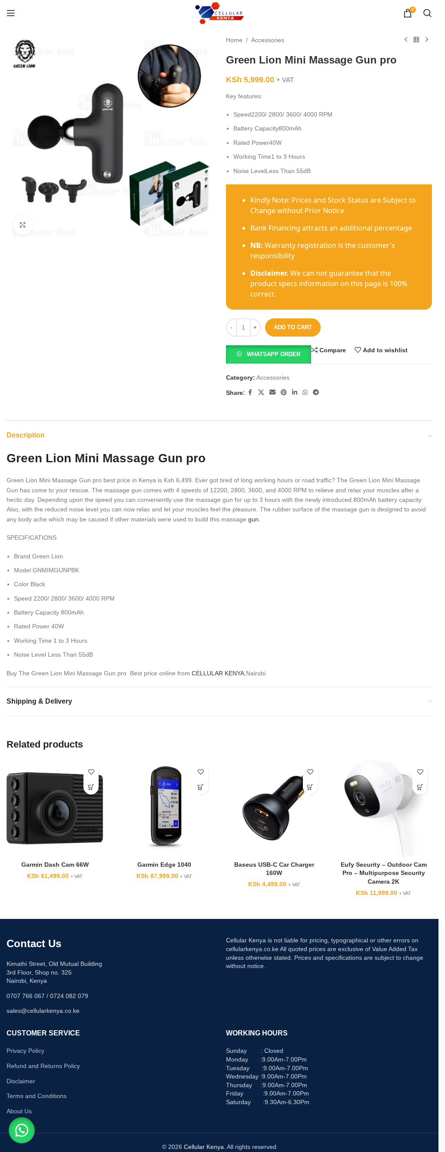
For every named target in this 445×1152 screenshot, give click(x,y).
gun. (254, 519)
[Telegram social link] (316, 392)
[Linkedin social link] (294, 392)
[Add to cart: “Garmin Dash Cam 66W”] (91, 787)
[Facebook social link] (250, 392)
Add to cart (293, 327)
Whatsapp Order (273, 354)
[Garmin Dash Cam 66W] (55, 808)
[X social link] (261, 392)
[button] (268, 354)
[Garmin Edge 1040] (164, 808)
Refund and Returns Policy (43, 1065)
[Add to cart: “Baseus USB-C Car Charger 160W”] (310, 787)
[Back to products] (416, 40)
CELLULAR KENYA (218, 673)
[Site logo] (219, 12)
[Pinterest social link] (283, 392)
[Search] (427, 13)
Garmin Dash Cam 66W (55, 864)
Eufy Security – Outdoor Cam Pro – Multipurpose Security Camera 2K (384, 873)
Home (234, 40)
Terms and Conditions (36, 1095)
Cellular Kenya (204, 1146)
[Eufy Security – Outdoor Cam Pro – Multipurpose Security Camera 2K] (383, 808)
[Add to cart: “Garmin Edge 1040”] (201, 787)
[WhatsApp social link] (305, 392)
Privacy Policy (25, 1050)
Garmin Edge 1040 (164, 864)
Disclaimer (21, 1081)
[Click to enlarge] (23, 225)
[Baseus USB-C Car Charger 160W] (274, 808)
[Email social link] (272, 392)
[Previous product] (406, 40)
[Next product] (427, 40)
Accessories (267, 40)
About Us (19, 1111)
